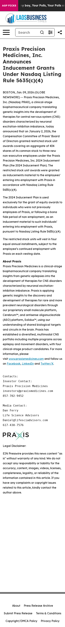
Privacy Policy (50, 621)
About (16, 605)
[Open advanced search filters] (50, 32)
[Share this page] (59, 32)
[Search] (42, 32)
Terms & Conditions (48, 613)
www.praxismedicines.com (26, 358)
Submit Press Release (18, 613)
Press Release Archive (38, 605)
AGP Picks (9, 5)
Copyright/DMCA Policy (21, 621)
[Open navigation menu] (6, 32)
